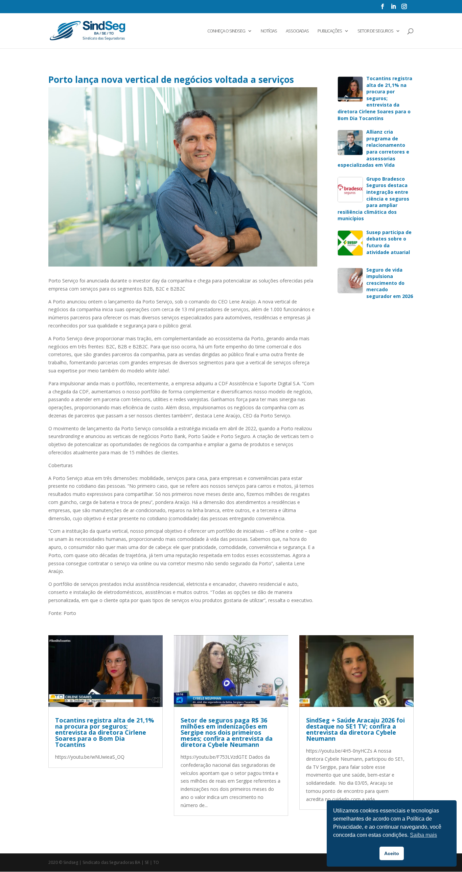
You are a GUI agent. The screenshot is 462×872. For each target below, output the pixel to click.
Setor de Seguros (375, 31)
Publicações (330, 31)
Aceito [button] (391, 853)
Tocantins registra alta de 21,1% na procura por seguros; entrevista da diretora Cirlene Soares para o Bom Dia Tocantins (104, 732)
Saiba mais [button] (423, 835)
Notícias (269, 31)
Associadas (297, 31)
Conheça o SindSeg (226, 31)
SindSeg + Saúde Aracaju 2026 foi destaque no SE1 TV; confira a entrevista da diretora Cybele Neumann (355, 729)
